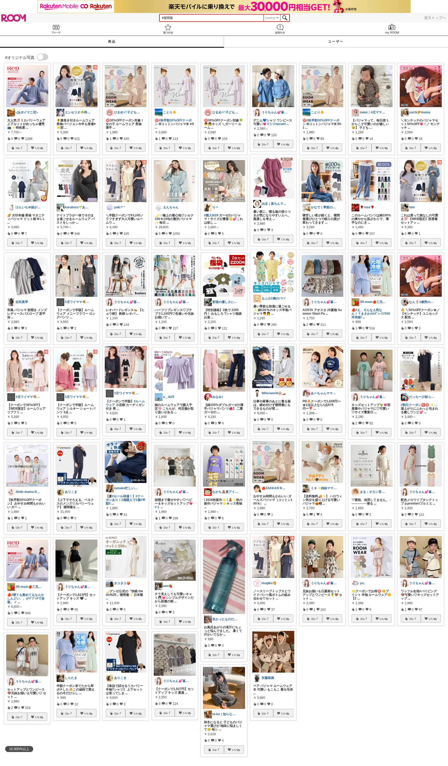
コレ (17, 148)
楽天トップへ (435, 18)
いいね (39, 148)
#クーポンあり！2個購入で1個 (125, 498)
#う (157, 507)
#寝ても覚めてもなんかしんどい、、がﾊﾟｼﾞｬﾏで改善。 (26, 598)
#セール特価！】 (124, 496)
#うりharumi (276, 124)
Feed (56, 29)
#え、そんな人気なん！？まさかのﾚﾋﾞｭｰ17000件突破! (371, 313)
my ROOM (392, 29)
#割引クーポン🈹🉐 (415, 405)
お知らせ (280, 29)
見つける (168, 29)
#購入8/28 (211, 215)
